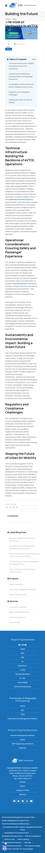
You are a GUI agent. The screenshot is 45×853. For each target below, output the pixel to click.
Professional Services (17, 617)
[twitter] (18, 801)
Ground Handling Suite (22, 686)
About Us (22, 794)
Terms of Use (9, 839)
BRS (22, 710)
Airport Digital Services (18, 594)
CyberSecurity (14, 622)
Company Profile (22, 790)
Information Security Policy (12, 836)
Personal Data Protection (11, 842)
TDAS (22, 714)
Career (22, 786)
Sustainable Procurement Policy (16, 833)
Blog (14, 19)
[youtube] (31, 801)
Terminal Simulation (22, 674)
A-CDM (22, 670)
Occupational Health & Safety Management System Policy (22, 828)
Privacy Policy (7, 849)
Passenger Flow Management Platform (22, 718)
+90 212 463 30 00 (25, 776)
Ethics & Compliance (33, 836)
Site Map (27, 842)
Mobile (22, 739)
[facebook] (14, 801)
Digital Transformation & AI (19, 612)
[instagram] (27, 801)
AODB (22, 649)
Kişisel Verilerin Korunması (11, 846)
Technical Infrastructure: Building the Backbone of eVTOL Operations (21, 66)
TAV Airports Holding (32, 846)
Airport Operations (16, 584)
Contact (22, 782)
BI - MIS (22, 678)
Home (7, 19)
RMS (22, 653)
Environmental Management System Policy (18, 817)
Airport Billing (22, 682)
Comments (20, 44)
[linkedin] (23, 801)
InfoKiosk (22, 748)
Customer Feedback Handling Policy (15, 824)
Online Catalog (23, 839)
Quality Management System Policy (15, 820)
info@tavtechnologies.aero (25, 773)
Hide (34, 59)
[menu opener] (6, 6)
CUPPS (22, 706)
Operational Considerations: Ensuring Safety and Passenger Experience (21, 76)
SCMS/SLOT (22, 666)
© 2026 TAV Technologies (23, 849)
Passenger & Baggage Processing (22, 589)
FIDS (22, 657)
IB (22, 661)
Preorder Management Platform (22, 735)
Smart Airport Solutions (18, 607)
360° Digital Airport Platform (22, 744)
